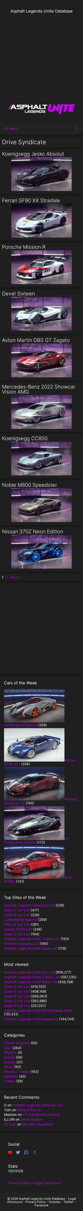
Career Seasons (17, 1043)
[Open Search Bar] (77, 129)
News (8, 1067)
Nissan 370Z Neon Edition (32, 531)
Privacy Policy (19, 1183)
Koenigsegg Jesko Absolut (33, 154)
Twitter (68, 1202)
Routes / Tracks (16, 1072)
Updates (11, 1076)
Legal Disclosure (47, 1183)
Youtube (54, 1202)
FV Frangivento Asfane (41, 1115)
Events (9, 1057)
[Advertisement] (41, 58)
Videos (9, 1081)
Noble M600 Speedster (29, 485)
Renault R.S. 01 (29, 1110)
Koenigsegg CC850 (25, 438)
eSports (10, 1053)
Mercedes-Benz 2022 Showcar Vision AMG (38, 389)
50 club (10, 1124)
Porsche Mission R (24, 247)
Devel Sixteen (18, 294)
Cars (7, 1048)
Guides (10, 1062)
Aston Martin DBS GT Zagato (36, 340)
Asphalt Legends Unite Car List (37, 1105)
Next (16, 577)
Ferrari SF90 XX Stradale (31, 200)
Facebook (42, 1205)
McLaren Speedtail (37, 1124)
